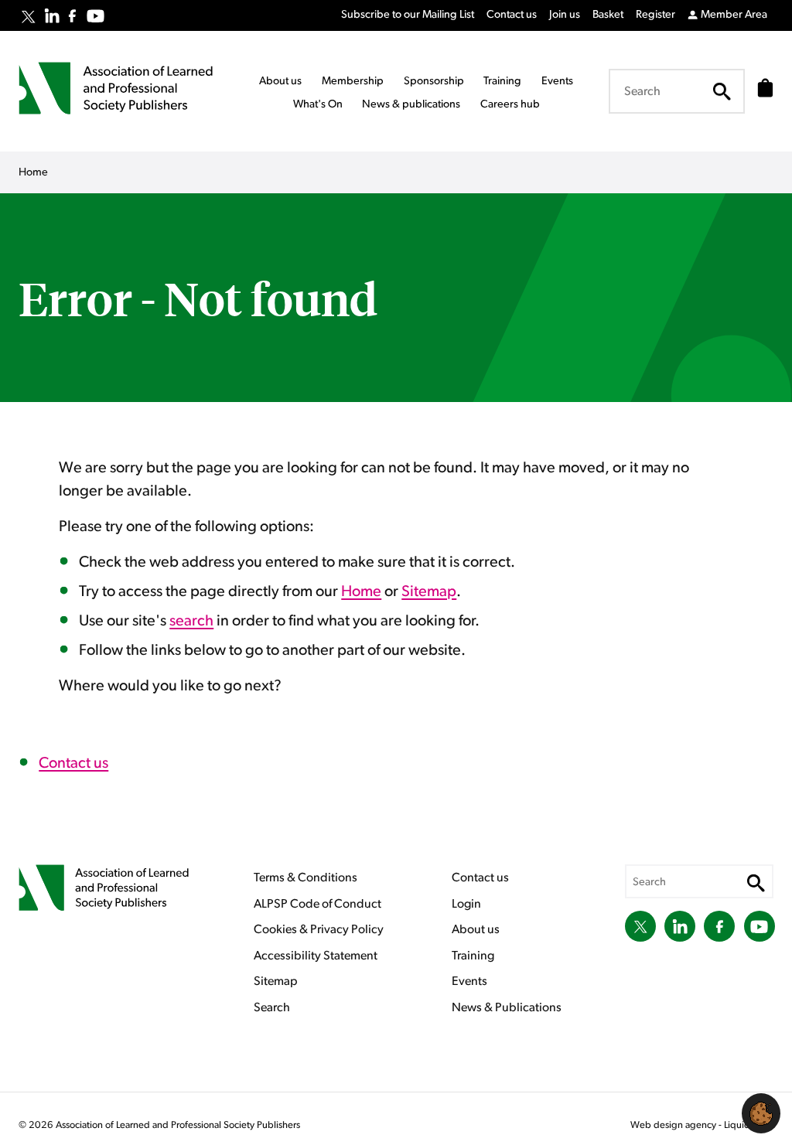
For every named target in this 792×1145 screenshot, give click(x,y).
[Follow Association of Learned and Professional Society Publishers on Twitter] (28, 17)
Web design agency (674, 1125)
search (191, 621)
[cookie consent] (761, 1113)
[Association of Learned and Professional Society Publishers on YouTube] (95, 16)
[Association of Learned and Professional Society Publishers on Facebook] (72, 16)
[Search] (721, 91)
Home (361, 591)
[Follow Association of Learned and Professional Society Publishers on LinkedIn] (52, 15)
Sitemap (428, 591)
